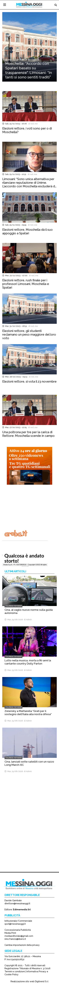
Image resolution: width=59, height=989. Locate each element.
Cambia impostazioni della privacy (22, 945)
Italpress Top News (13, 606)
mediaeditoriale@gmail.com (19, 936)
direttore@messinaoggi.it (17, 903)
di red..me (32, 124)
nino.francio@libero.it (15, 939)
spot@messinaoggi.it (15, 924)
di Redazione (31, 59)
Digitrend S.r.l (41, 981)
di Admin (27, 619)
